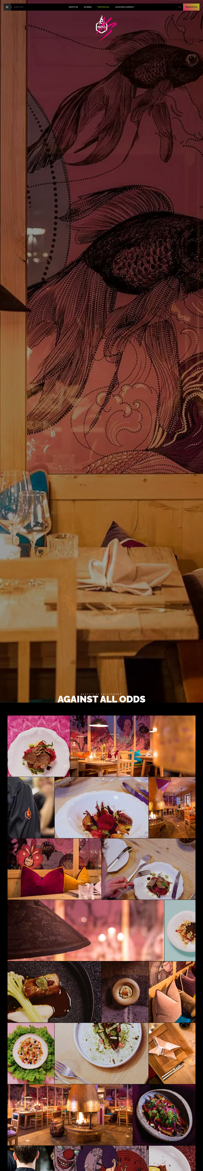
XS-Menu (88, 7)
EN (179, 7)
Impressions (103, 7)
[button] (39, 746)
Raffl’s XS (73, 7)
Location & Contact (124, 7)
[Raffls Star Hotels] (101, 28)
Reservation (191, 7)
